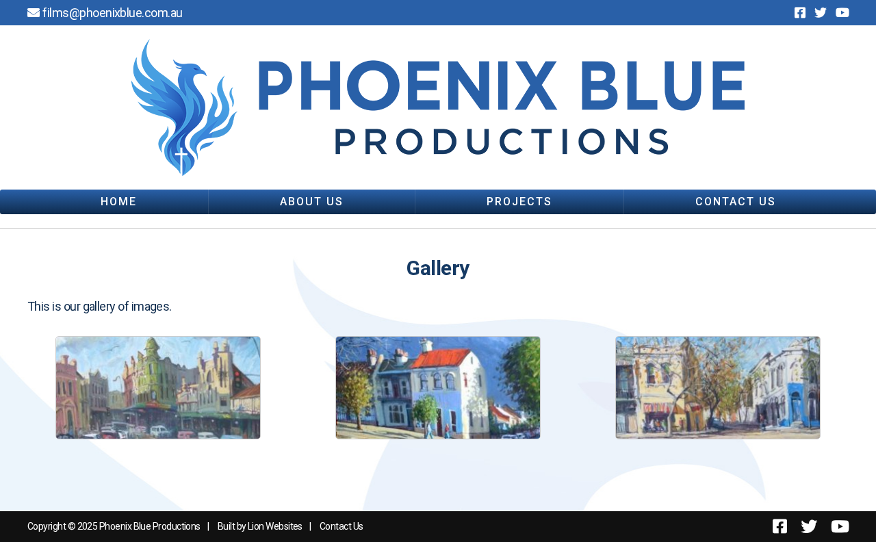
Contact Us (735, 201)
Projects (519, 201)
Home (119, 201)
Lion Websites (275, 526)
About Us (312, 201)
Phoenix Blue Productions (150, 526)
